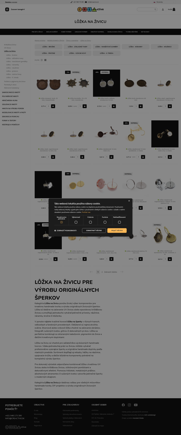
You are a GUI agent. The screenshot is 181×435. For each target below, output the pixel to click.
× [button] (129, 201)
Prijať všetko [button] (117, 230)
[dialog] (90, 217)
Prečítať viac (86, 212)
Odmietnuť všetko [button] (94, 230)
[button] (65, 230)
